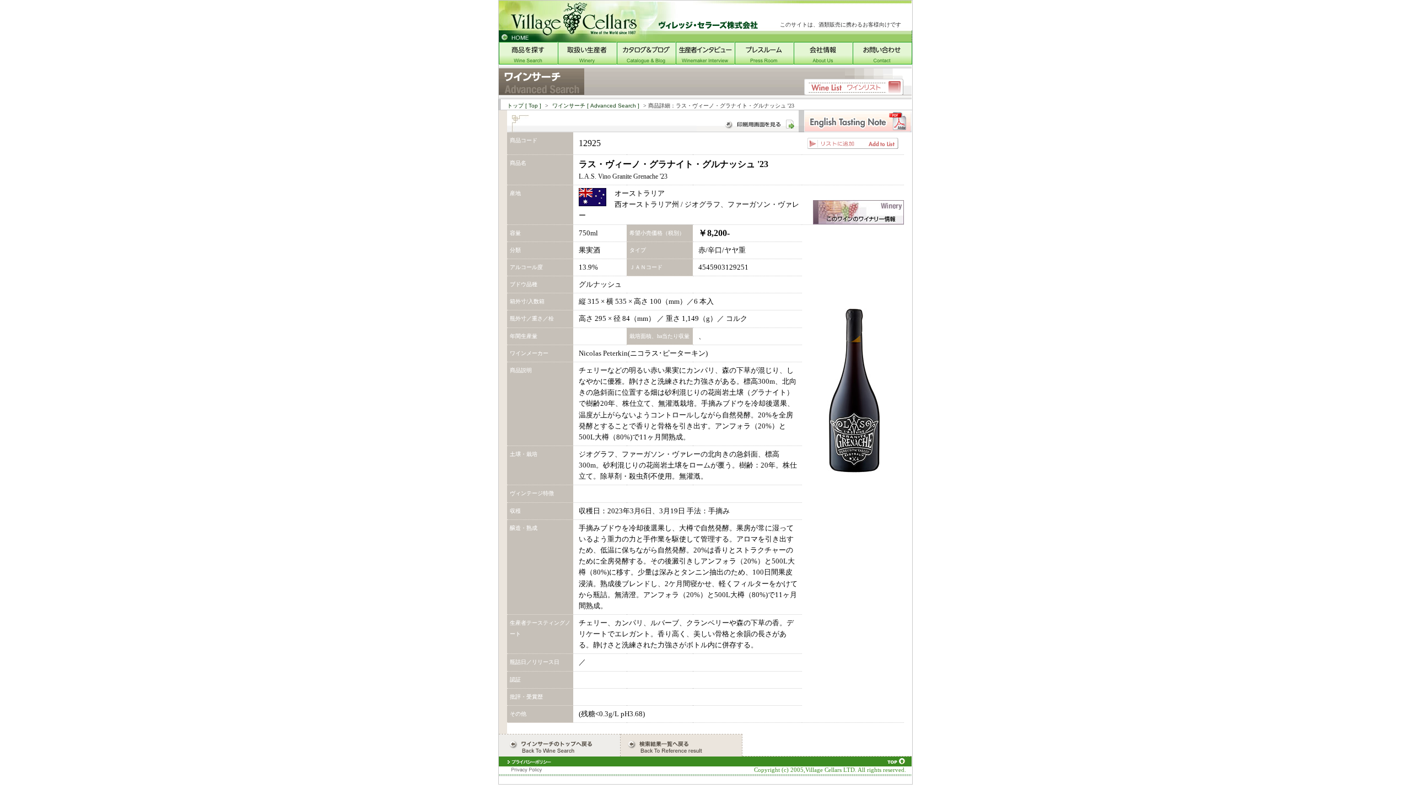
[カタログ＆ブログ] (646, 62)
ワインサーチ (595, 106)
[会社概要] (823, 62)
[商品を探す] (528, 62)
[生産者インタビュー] (705, 62)
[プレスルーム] (764, 62)
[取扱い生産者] (587, 62)
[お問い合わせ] (882, 62)
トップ (524, 106)
